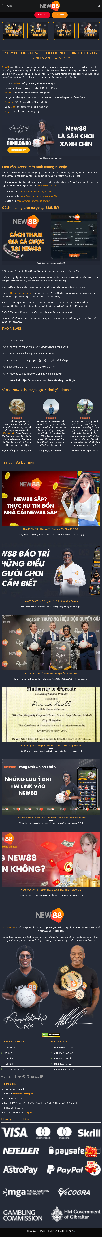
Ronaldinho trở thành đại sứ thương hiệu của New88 (51, 673)
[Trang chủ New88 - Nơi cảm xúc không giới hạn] (51, 6)
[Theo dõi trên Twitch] (41, 1077)
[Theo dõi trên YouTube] (32, 1077)
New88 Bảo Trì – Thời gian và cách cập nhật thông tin (51, 601)
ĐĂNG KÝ (42, 15)
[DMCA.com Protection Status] (51, 1035)
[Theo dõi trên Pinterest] (23, 1077)
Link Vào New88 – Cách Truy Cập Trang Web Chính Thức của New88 (51, 817)
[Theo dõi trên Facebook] (15, 1077)
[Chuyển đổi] (4, 340)
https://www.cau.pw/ (47, 185)
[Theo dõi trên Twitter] (19, 1077)
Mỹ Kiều (30, 1112)
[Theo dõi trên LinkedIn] (28, 1077)
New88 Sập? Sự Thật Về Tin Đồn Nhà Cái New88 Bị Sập (51, 529)
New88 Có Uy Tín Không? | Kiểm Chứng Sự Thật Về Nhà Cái (51, 890)
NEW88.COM (8, 927)
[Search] (99, 6)
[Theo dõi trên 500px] (37, 1077)
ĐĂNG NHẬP (59, 15)
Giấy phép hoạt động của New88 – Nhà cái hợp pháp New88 (51, 745)
